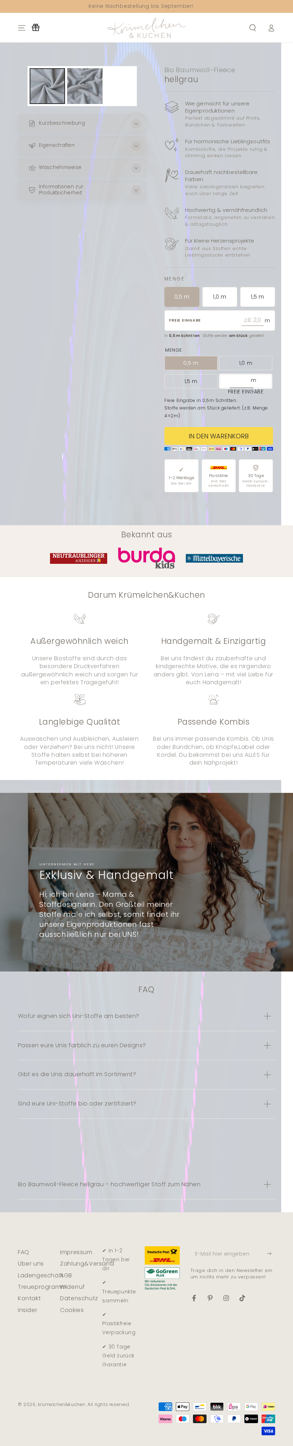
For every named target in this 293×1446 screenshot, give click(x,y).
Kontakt (29, 1298)
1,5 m (257, 296)
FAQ (23, 1252)
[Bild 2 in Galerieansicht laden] (85, 86)
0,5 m (181, 296)
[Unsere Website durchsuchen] (252, 28)
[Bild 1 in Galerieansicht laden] (47, 86)
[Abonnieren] (271, 1254)
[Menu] (22, 28)
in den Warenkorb (219, 436)
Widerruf (72, 1287)
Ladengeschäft (41, 1275)
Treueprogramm (42, 1287)
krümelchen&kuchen (61, 1404)
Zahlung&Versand (87, 1263)
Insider (27, 1310)
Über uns (31, 1263)
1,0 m (219, 296)
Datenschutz (79, 1298)
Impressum (76, 1252)
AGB (66, 1275)
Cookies (72, 1310)
